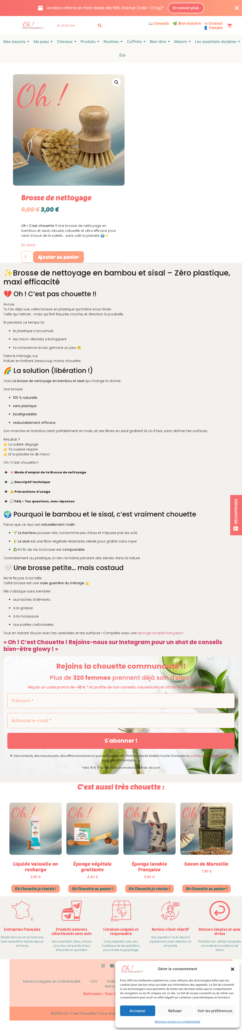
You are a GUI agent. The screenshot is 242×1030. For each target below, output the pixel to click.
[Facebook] (112, 966)
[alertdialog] (121, 8)
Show (236, 515)
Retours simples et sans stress (220, 931)
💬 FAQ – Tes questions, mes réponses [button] (42, 501)
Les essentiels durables (215, 41)
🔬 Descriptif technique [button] (30, 482)
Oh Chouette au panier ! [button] (92, 889)
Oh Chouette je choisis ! (35, 889)
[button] (232, 969)
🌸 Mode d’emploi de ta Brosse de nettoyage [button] (48, 472)
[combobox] (75, 25)
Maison (180, 41)
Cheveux (65, 41)
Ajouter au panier (58, 257)
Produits (88, 41)
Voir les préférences (215, 1011)
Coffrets (134, 41)
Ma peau (41, 41)
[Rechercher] (100, 25)
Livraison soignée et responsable (120, 931)
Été (122, 55)
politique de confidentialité (211, 756)
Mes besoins (14, 41)
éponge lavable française (160, 633)
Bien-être (158, 41)
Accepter (138, 1011)
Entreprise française (22, 929)
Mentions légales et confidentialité (177, 1021)
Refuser (175, 1011)
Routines (111, 41)
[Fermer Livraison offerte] (237, 8)
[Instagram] (103, 966)
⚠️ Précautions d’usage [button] (30, 491)
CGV (94, 981)
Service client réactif (170, 929)
